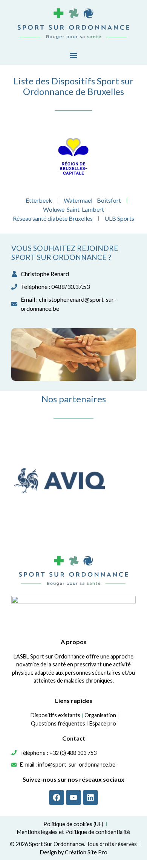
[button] (73, 55)
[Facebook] (56, 797)
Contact (73, 738)
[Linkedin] (90, 797)
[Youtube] (73, 797)
